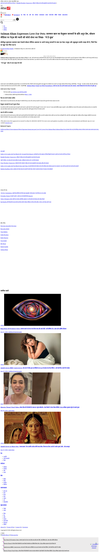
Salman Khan (52, 130)
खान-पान (5, 491)
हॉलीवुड (5, 469)
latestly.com (8, 123)
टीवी (4, 471)
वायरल (46, 15)
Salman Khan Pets (61, 130)
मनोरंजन (36, 15)
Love (38, 130)
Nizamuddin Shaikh (7, 49)
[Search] (1, 11)
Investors (25, 527)
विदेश (24, 15)
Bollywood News (5, 130)
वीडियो (56, 15)
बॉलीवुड (5, 467)
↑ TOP (2, 533)
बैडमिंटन (5, 484)
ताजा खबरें (3, 151)
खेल (33, 15)
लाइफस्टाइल (41, 15)
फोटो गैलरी (51, 15)
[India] (1, 17)
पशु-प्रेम (73, 130)
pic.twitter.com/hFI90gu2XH (19, 92)
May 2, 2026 (28, 95)
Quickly (8, 15)
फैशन (4, 495)
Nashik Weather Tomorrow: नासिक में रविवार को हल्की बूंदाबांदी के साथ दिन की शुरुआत (25, 3)
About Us (3, 527)
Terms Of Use (10, 527)
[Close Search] (17, 19)
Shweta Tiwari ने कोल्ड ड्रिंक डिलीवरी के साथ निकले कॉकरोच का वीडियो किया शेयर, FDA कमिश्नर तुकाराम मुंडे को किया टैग (29, 544)
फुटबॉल (5, 483)
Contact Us (18, 527)
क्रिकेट (4, 479)
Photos (5, 523)
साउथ (4, 472)
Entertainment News (16, 130)
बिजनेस (59, 15)
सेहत (4, 497)
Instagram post (32, 130)
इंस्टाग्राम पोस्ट (69, 130)
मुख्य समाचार (64, 15)
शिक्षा (4, 460)
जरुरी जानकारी (6, 458)
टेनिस (4, 481)
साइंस (4, 510)
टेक (27, 15)
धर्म (4, 500)
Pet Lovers (42, 130)
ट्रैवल (4, 493)
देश (21, 15)
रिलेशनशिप (5, 502)
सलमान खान (88, 130)
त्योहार (4, 498)
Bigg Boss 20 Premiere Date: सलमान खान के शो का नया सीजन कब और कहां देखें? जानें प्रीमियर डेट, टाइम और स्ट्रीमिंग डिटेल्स (30, 540)
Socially (17, 15)
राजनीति (5, 457)
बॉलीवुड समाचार (78, 130)
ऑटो (30, 15)
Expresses (25, 130)
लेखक (4, 509)
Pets (47, 130)
